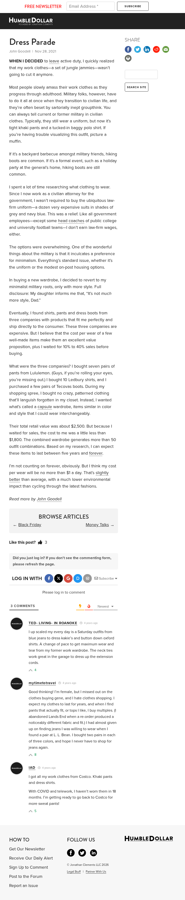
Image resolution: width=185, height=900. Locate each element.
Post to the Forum (25, 876)
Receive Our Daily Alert (31, 858)
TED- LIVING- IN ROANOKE (53, 623)
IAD (32, 767)
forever (95, 453)
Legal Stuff (74, 871)
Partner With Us (96, 871)
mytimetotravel (42, 683)
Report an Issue (23, 885)
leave (54, 61)
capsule (45, 406)
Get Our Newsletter (27, 849)
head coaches (71, 220)
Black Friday (29, 524)
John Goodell (49, 499)
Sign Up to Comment (28, 867)
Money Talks (97, 524)
